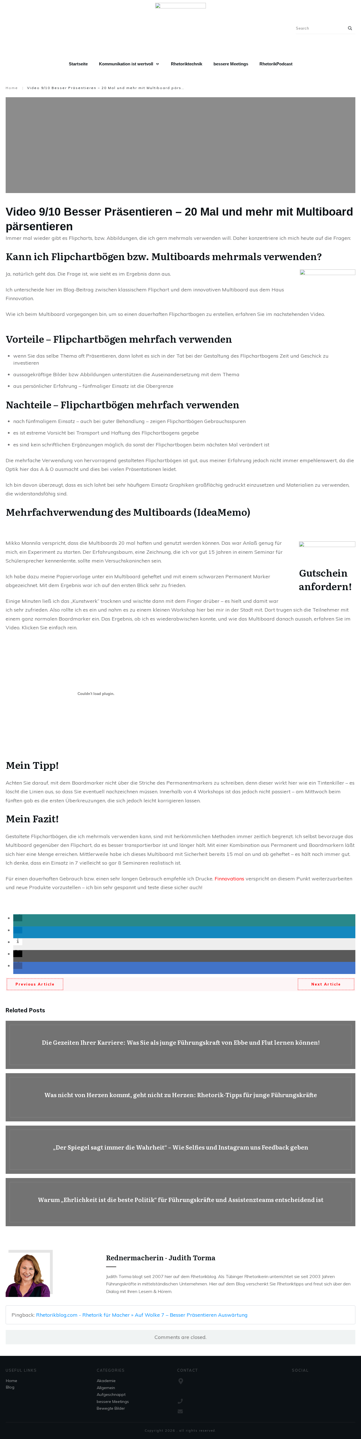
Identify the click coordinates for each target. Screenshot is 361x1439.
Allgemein (106, 1387)
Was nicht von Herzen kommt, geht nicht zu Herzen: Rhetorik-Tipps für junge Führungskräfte (180, 1097)
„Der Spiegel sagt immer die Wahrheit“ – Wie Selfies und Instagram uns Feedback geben (180, 1150)
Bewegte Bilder (111, 1408)
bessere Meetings (113, 1401)
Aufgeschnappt (111, 1394)
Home (11, 1380)
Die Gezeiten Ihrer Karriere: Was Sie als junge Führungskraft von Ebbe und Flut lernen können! (180, 1045)
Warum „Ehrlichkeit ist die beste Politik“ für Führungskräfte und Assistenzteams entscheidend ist (180, 1202)
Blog (10, 1387)
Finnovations (230, 878)
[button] (17, 918)
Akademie (106, 1380)
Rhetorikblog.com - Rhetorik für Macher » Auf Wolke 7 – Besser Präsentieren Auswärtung (142, 1315)
